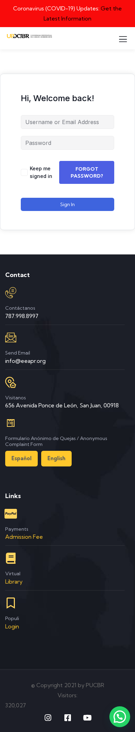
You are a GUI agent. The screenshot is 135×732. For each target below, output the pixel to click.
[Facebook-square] (67, 718)
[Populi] (10, 603)
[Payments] (10, 513)
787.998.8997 (21, 315)
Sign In (67, 204)
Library (13, 581)
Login (12, 626)
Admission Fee (24, 536)
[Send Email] (10, 337)
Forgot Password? (87, 172)
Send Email (17, 353)
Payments (16, 529)
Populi (12, 618)
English (56, 458)
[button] (119, 716)
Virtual (12, 573)
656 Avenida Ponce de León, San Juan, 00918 (62, 405)
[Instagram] (48, 718)
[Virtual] (10, 558)
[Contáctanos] (10, 292)
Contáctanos (20, 308)
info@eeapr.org (25, 360)
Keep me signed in (41, 172)
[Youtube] (87, 718)
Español (21, 458)
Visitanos (15, 398)
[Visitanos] (10, 382)
